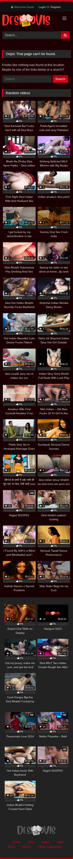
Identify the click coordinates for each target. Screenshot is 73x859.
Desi (31, 842)
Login (42, 7)
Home (17, 842)
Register (56, 7)
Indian (45, 842)
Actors (27, 846)
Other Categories (50, 846)
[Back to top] (61, 847)
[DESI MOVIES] (30, 21)
